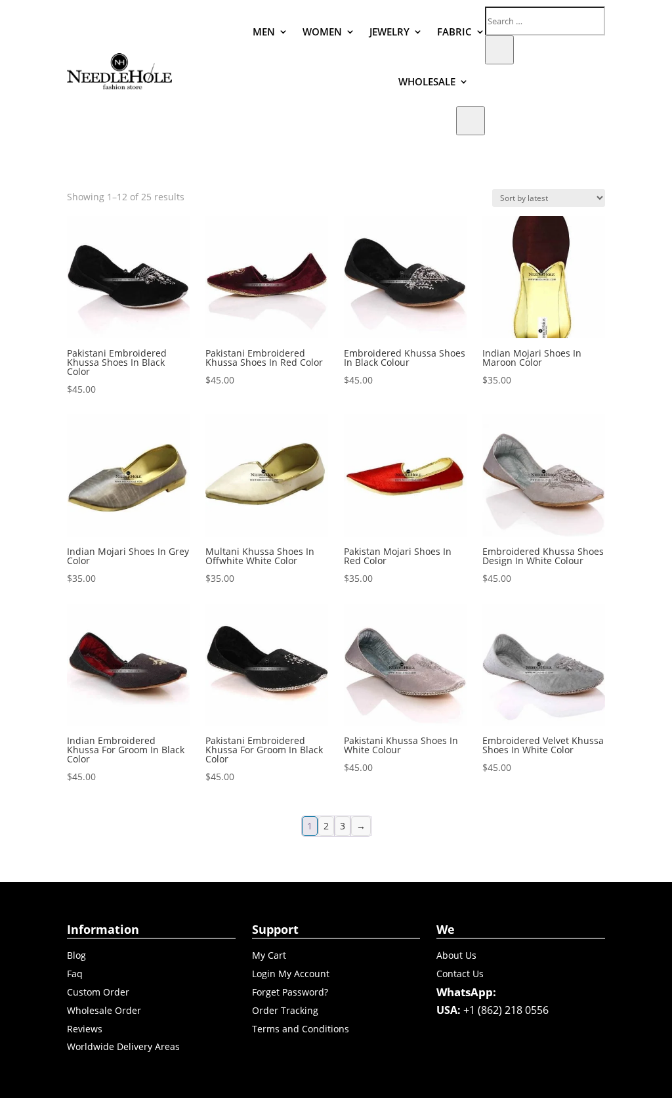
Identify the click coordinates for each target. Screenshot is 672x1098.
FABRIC (454, 31)
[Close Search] (499, 49)
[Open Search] (470, 120)
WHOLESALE (426, 81)
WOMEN (322, 31)
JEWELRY (389, 31)
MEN (264, 31)
